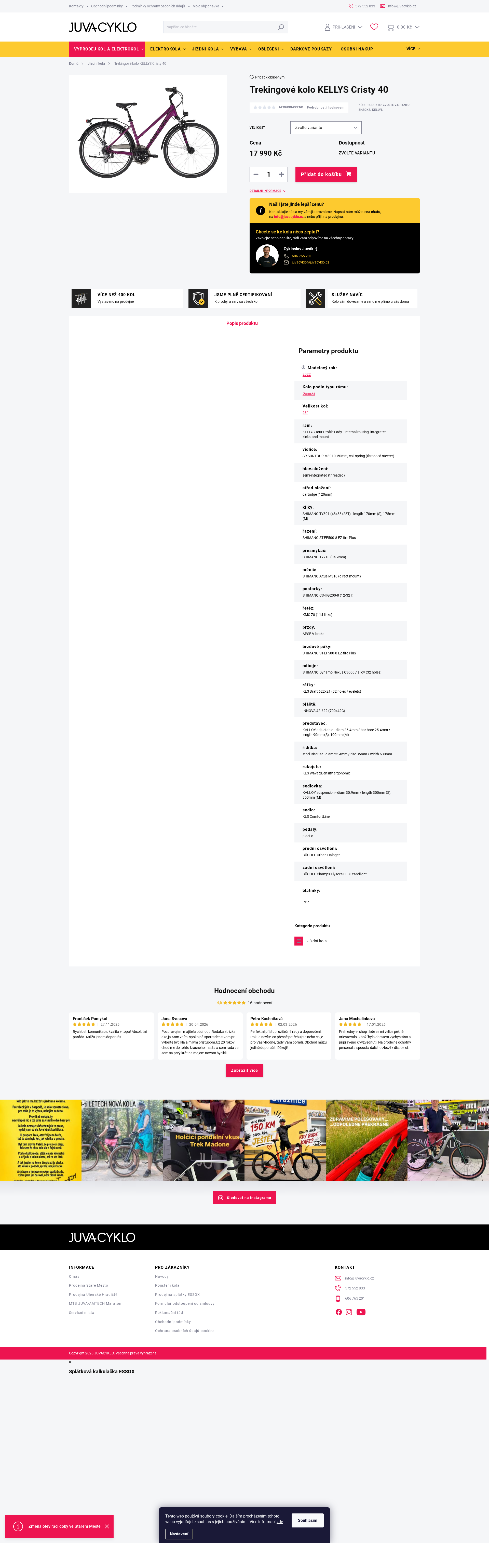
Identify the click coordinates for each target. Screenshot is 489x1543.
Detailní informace (265, 191)
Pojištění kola (167, 1285)
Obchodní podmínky (107, 6)
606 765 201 (302, 256)
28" (305, 413)
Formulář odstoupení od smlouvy (185, 1303)
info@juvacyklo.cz (289, 217)
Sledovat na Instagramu (249, 1198)
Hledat (281, 27)
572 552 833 (355, 1288)
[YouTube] (361, 1311)
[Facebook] (339, 1311)
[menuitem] (107, 49)
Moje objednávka (206, 6)
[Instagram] (349, 1311)
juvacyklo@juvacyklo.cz (310, 262)
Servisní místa (81, 1313)
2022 (307, 374)
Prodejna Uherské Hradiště (93, 1295)
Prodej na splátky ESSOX (177, 1295)
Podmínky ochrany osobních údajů (157, 6)
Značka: (371, 110)
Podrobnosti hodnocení (326, 107)
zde (280, 1521)
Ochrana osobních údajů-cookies (184, 1331)
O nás (74, 1276)
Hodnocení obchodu (244, 991)
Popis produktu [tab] (242, 323)
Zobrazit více (244, 1070)
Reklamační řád (169, 1313)
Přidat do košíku (321, 174)
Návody (162, 1276)
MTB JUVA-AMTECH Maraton (95, 1303)
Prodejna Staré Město (88, 1285)
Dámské (309, 393)
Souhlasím (307, 1520)
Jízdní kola (317, 941)
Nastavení (179, 1534)
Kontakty (76, 6)
